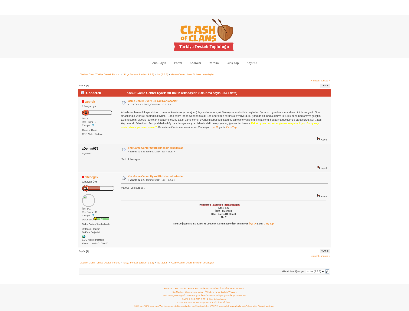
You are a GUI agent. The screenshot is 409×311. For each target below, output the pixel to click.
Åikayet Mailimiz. (266, 306)
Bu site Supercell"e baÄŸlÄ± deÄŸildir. (211, 302)
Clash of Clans (184, 302)
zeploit (90, 101)
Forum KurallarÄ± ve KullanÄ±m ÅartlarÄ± (208, 288)
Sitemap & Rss (171, 288)
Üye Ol (215, 127)
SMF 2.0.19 (188, 299)
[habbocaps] (83, 237)
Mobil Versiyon (237, 288)
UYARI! (183, 288)
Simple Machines (217, 299)
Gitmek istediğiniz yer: (293, 271)
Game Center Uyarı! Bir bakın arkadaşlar (152, 101)
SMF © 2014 (202, 299)
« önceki (315, 80)
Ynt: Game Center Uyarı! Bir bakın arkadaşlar (155, 147)
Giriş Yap (231, 127)
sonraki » (325, 80)
